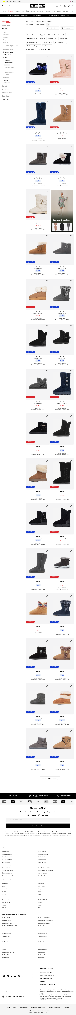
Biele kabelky (42, 875)
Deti (12, 6)
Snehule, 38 (5, 955)
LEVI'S (40, 902)
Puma (39, 894)
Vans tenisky (5, 851)
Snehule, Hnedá (42, 933)
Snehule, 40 (41, 955)
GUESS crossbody (7, 859)
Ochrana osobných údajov (38, 1007)
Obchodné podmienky (54, 1007)
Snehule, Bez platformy (8, 952)
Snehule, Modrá (42, 936)
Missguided (5, 899)
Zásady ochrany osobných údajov (19, 833)
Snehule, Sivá (6, 936)
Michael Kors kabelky (8, 875)
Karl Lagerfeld (6, 902)
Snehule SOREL (6, 917)
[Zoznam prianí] (69, 6)
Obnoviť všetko (45, 49)
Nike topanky (42, 862)
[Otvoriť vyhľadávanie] (71, 11)
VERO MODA (41, 886)
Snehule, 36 (41, 952)
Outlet (6, 1)
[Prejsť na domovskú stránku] (12, 969)
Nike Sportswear (7, 907)
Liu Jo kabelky (42, 851)
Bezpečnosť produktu (43, 1010)
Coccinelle (41, 883)
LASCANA (5, 897)
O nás (8, 1007)
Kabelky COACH (42, 873)
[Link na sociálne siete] (4, 976)
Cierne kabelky (6, 867)
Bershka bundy (42, 859)
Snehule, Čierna (6, 933)
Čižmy (38, 21)
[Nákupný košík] (73, 6)
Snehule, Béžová (6, 941)
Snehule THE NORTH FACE (45, 920)
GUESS (40, 905)
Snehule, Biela (42, 939)
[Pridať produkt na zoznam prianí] (47, 56)
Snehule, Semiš (42, 949)
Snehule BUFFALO (7, 923)
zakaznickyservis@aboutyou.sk (23, 835)
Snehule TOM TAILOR (44, 923)
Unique (40, 889)
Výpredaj (39, 35)
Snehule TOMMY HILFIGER (9, 926)
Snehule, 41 (41, 957)
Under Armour (6, 889)
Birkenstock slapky (43, 865)
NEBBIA (4, 894)
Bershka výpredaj (43, 854)
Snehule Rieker (42, 926)
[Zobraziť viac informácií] (38, 96)
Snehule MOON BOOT (44, 917)
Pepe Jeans (41, 897)
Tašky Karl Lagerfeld (44, 857)
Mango (40, 891)
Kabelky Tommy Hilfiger (8, 865)
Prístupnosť (30, 1010)
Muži (8, 6)
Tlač (14, 1007)
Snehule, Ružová (6, 939)
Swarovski (5, 883)
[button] (52, 28)
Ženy (3, 6)
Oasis (3, 886)
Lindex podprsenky (7, 870)
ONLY (39, 907)
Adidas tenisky (6, 862)
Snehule (44, 21)
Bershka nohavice (7, 854)
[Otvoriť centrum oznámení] (65, 6)
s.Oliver (4, 891)
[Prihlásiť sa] (61, 6)
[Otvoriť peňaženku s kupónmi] (57, 6)
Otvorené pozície (23, 1007)
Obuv (32, 21)
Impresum (66, 1007)
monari (4, 905)
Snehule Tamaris (6, 920)
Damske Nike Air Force (8, 857)
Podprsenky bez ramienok (45, 870)
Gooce (50, 21)
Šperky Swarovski (7, 873)
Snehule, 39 (5, 957)
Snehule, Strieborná (43, 941)
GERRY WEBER (42, 899)
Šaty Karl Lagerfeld (43, 867)
